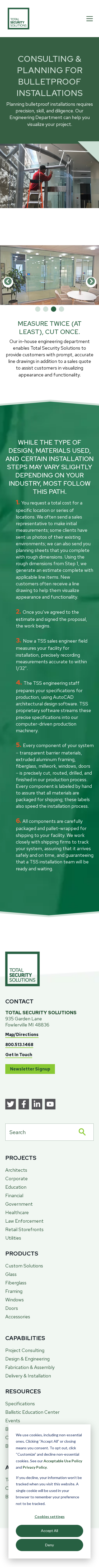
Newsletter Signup (30, 1069)
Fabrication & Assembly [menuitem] (30, 1367)
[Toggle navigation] (90, 19)
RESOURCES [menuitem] (23, 1391)
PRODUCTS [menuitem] (21, 1253)
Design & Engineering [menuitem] (27, 1359)
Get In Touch (18, 1054)
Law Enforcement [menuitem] (24, 1221)
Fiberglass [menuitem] (15, 1283)
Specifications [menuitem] (20, 1404)
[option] (49, 275)
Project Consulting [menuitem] (24, 1350)
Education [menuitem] (15, 1187)
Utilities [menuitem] (13, 1238)
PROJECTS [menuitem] (20, 1158)
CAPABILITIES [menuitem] (25, 1338)
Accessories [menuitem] (17, 1317)
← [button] (8, 282)
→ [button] (91, 282)
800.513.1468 (19, 1044)
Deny (49, 1545)
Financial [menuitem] (14, 1195)
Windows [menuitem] (14, 1300)
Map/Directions (22, 1034)
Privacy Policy (35, 1467)
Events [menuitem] (12, 1420)
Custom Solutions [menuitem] (24, 1266)
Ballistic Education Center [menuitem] (32, 1412)
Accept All (49, 1530)
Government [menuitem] (19, 1204)
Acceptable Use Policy (63, 1461)
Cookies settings (50, 1516)
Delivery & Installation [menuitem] (28, 1376)
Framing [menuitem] (13, 1291)
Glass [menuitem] (11, 1274)
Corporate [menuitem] (16, 1178)
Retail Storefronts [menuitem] (24, 1229)
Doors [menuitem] (11, 1308)
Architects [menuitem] (16, 1170)
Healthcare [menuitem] (17, 1212)
